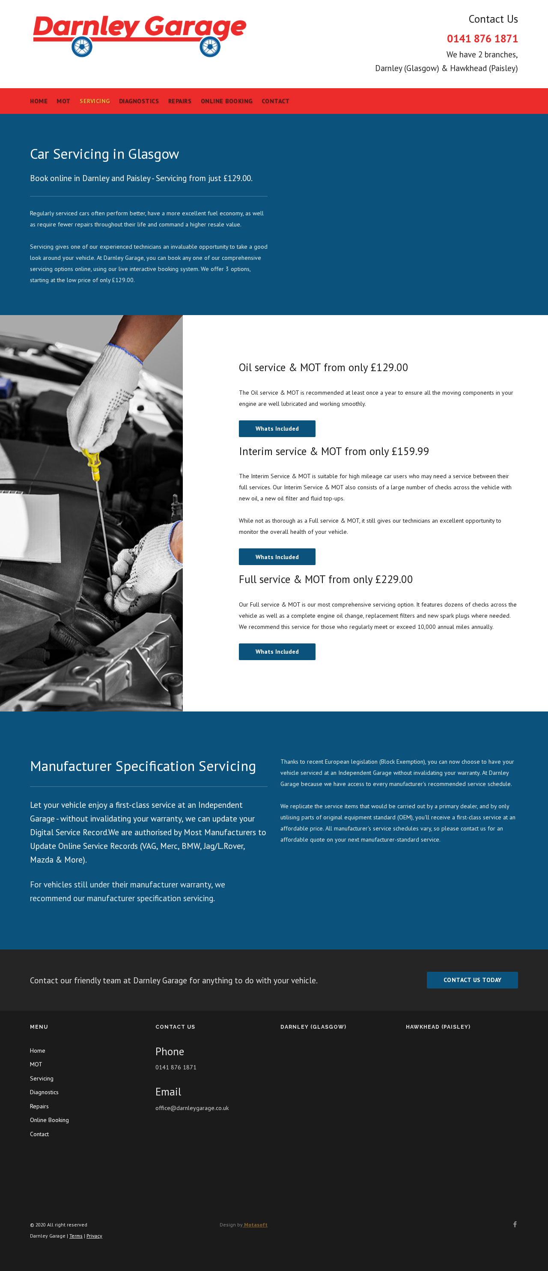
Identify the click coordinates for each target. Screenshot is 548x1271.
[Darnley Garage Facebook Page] (515, 1225)
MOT (64, 101)
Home (39, 101)
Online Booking (227, 101)
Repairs (180, 101)
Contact (276, 101)
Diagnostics (139, 101)
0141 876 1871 (482, 38)
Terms (76, 1235)
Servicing (95, 101)
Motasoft (255, 1224)
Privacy (94, 1235)
